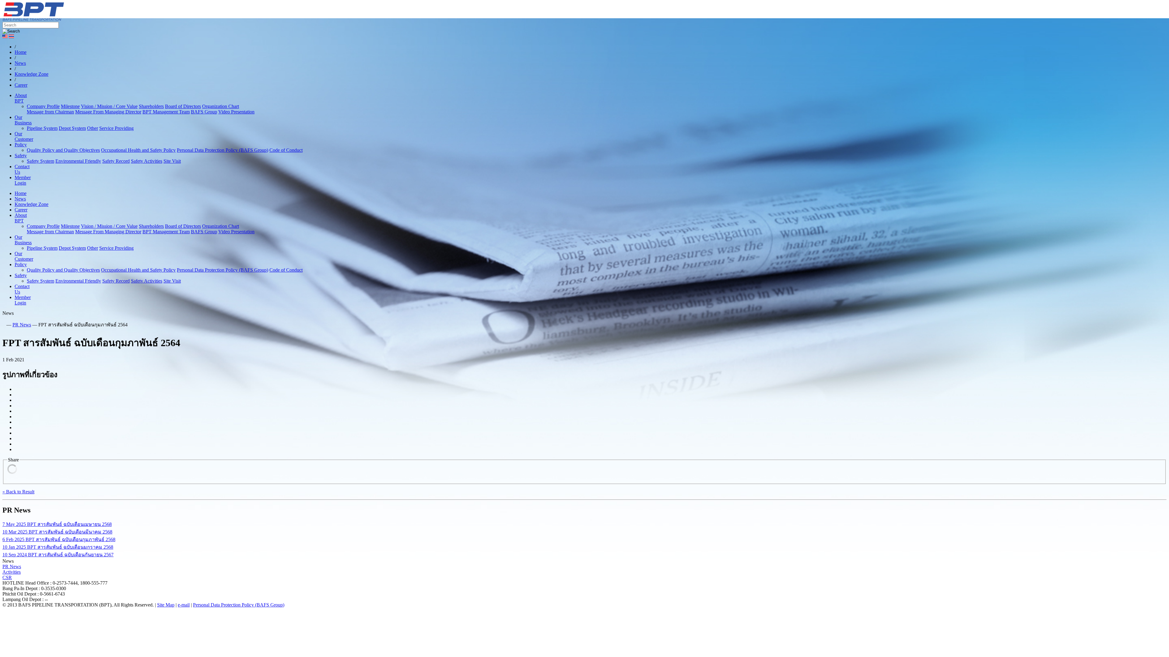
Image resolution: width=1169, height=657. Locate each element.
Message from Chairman (50, 111)
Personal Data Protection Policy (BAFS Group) (222, 150)
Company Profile (43, 106)
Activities (11, 572)
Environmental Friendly (78, 161)
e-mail (184, 604)
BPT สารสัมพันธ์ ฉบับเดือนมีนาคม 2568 (57, 531)
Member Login (23, 180)
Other (92, 128)
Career (21, 209)
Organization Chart (220, 106)
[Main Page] (3, 324)
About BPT (21, 98)
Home (20, 193)
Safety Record (116, 161)
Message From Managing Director (108, 111)
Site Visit (172, 161)
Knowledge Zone (31, 204)
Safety (21, 155)
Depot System (72, 128)
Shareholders (151, 106)
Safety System (40, 161)
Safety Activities (146, 161)
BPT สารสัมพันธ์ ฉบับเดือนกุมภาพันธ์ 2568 (58, 539)
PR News (21, 324)
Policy (21, 144)
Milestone (70, 106)
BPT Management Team (166, 111)
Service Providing (116, 128)
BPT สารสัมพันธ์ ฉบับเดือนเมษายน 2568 (57, 524)
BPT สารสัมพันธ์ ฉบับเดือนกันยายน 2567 (58, 554)
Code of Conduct (286, 150)
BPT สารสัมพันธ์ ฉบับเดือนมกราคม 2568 (57, 547)
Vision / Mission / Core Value (109, 106)
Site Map (165, 604)
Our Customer (24, 136)
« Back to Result (18, 491)
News (20, 198)
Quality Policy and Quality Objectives (63, 150)
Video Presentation (236, 111)
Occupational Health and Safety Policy (138, 150)
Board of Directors (183, 106)
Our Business (23, 120)
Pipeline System (42, 128)
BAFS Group (204, 111)
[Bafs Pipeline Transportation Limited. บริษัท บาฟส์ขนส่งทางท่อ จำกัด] (66, 19)
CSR (7, 577)
